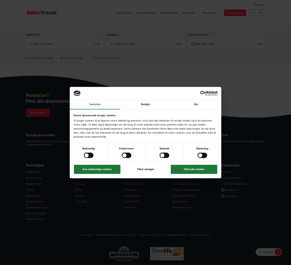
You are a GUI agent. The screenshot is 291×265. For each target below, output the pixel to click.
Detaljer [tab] (145, 104)
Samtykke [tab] (95, 104)
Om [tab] (196, 104)
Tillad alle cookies (194, 169)
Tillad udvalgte (145, 169)
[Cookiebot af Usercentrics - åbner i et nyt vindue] (203, 93)
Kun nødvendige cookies (97, 169)
